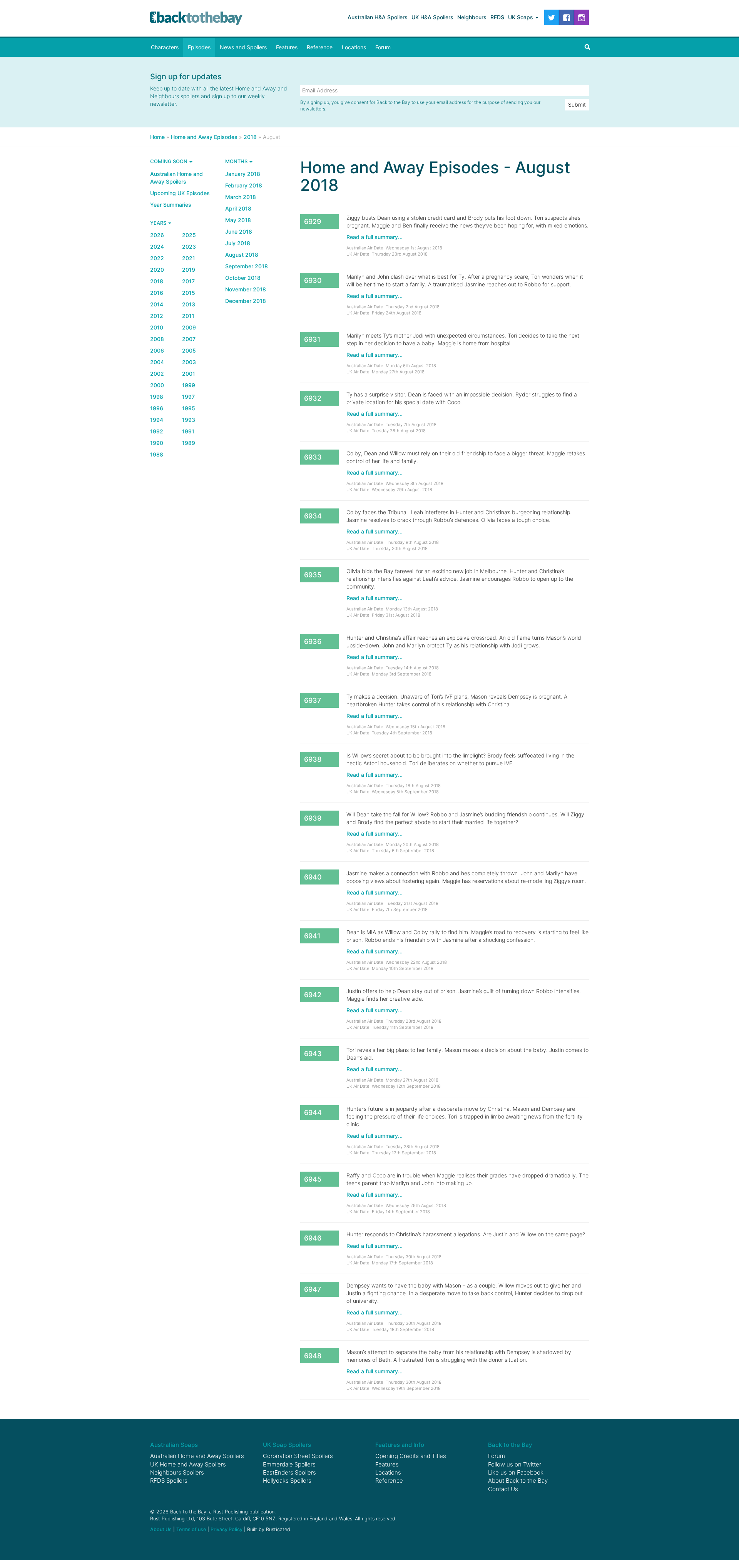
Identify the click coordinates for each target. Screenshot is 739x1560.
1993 (188, 419)
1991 (188, 431)
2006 (157, 350)
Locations (354, 47)
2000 (157, 385)
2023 (189, 246)
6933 (313, 457)
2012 (156, 316)
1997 (188, 396)
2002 (157, 373)
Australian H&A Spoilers (378, 17)
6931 (312, 339)
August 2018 (241, 254)
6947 (312, 1289)
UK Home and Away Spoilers (188, 1464)
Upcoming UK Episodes (180, 193)
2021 (188, 258)
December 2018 (245, 301)
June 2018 (238, 231)
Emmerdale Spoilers (289, 1464)
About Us (161, 1529)
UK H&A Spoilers (432, 17)
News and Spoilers (243, 47)
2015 (188, 292)
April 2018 (238, 208)
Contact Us (503, 1489)
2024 (157, 246)
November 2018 (245, 289)
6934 (313, 516)
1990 (156, 443)
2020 (157, 269)
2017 (188, 281)
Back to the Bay (196, 18)
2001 (188, 373)
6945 (312, 1179)
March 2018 (240, 197)
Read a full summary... (374, 237)
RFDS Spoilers (168, 1480)
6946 (312, 1238)
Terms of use (191, 1529)
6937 (312, 700)
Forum (383, 47)
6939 (312, 818)
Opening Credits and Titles (410, 1456)
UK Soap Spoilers (287, 1444)
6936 (312, 641)
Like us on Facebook (515, 1472)
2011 (188, 316)
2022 (157, 258)
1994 (156, 419)
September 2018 (246, 266)
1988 (156, 454)
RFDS (497, 17)
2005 (189, 350)
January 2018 (242, 174)
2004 (157, 362)
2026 (157, 235)
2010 (156, 327)
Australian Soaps (174, 1444)
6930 (313, 280)
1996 (156, 408)
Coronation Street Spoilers (298, 1456)
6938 (312, 759)
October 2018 (243, 277)
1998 (156, 396)
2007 (189, 339)
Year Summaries (170, 204)
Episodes (199, 47)
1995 (188, 408)
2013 (188, 304)
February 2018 (243, 185)
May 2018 (238, 220)
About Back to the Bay (518, 1480)
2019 (188, 269)
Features (287, 47)
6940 (313, 877)
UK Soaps (521, 17)
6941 (312, 936)
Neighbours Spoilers (177, 1472)
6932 (312, 398)
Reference (320, 47)
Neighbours (472, 17)
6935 (312, 575)
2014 (156, 304)
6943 (313, 1054)
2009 (189, 327)
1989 (188, 443)
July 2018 (237, 243)
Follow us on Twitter (514, 1464)
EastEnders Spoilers (289, 1472)
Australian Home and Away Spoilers (176, 178)
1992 (156, 431)
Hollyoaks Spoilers (287, 1480)
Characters (165, 47)
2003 (189, 362)
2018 (156, 281)
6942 (312, 995)
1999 (188, 385)
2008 (157, 339)
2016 (156, 292)
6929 (312, 221)
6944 (313, 1113)
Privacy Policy (226, 1529)
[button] (587, 47)
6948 (312, 1356)
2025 (189, 235)
